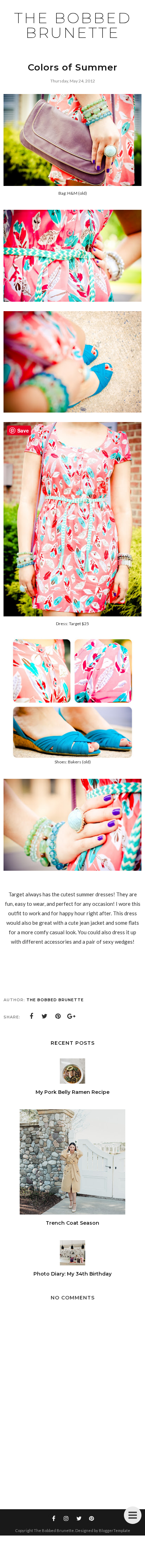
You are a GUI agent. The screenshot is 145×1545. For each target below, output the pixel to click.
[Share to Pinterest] (58, 1016)
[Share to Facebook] (31, 1016)
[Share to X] (44, 1016)
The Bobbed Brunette (72, 25)
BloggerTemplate (114, 1530)
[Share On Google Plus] (71, 1016)
